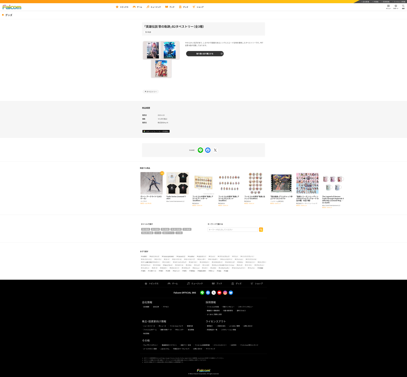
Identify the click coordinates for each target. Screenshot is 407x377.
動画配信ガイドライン (169, 345)
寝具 (144, 271)
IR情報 (376, 2)
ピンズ (240, 265)
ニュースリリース (149, 326)
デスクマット (146, 265)
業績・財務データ (166, 330)
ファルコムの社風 (213, 307)
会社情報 (366, 2)
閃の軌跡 (165, 229)
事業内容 (190, 326)
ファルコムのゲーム (150, 330)
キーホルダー (213, 259)
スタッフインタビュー (245, 307)
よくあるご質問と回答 (214, 314)
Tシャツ (212, 256)
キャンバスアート (227, 259)
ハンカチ (206, 265)
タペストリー (152, 91)
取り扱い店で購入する (204, 53)
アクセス (166, 307)
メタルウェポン (224, 268)
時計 (161, 271)
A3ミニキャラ (155, 256)
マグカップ (186, 268)
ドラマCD (157, 265)
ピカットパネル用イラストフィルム (224, 265)
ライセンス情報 (399, 2)
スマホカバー (205, 262)
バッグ (198, 265)
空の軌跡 (187, 229)
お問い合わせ (248, 326)
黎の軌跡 (148, 32)
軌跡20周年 (202, 271)
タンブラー (262, 262)
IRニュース (162, 326)
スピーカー (194, 262)
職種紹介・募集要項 (213, 310)
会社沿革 (156, 307)
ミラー (206, 268)
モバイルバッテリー (239, 268)
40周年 (145, 256)
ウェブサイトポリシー (150, 345)
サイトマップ (210, 349)
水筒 (168, 271)
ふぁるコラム (164, 349)
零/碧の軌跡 (176, 229)
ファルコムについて (176, 326)
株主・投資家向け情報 (154, 321)
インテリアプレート (248, 256)
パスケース (180, 265)
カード (167, 259)
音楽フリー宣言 (186, 345)
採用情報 (386, 2)
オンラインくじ (147, 259)
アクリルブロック (224, 256)
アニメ (236, 256)
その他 (179, 233)
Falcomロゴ (181, 256)
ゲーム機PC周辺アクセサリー (151, 262)
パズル (189, 265)
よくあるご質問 (234, 326)
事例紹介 (210, 326)
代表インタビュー (228, 307)
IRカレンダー (179, 330)
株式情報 (146, 333)
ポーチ (155, 268)
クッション (239, 259)
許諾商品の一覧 (212, 330)
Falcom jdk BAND (168, 256)
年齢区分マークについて (181, 349)
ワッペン (252, 268)
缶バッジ (176, 271)
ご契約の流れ (221, 326)
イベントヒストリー (220, 345)
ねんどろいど (168, 265)
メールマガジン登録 (150, 349)
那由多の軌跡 (147, 233)
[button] (388, 7)
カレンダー (202, 259)
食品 (219, 271)
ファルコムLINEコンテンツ (249, 345)
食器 (226, 271)
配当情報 (191, 330)
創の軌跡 (155, 229)
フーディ (249, 265)
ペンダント (146, 268)
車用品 (193, 271)
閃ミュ (212, 271)
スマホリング (230, 262)
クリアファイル (251, 259)
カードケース (177, 259)
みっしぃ (196, 268)
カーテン (158, 259)
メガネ (214, 268)
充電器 (261, 268)
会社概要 (146, 307)
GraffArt (191, 256)
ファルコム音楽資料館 (202, 345)
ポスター (164, 268)
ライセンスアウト (216, 321)
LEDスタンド (202, 256)
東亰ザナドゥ (168, 233)
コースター (167, 262)
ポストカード (175, 268)
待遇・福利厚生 (228, 310)
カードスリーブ (190, 259)
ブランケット (260, 265)
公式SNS (233, 345)
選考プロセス (241, 310)
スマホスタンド (217, 262)
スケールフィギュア (180, 262)
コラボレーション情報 (228, 330)
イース (157, 233)
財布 (185, 271)
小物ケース (153, 271)
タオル (241, 262)
